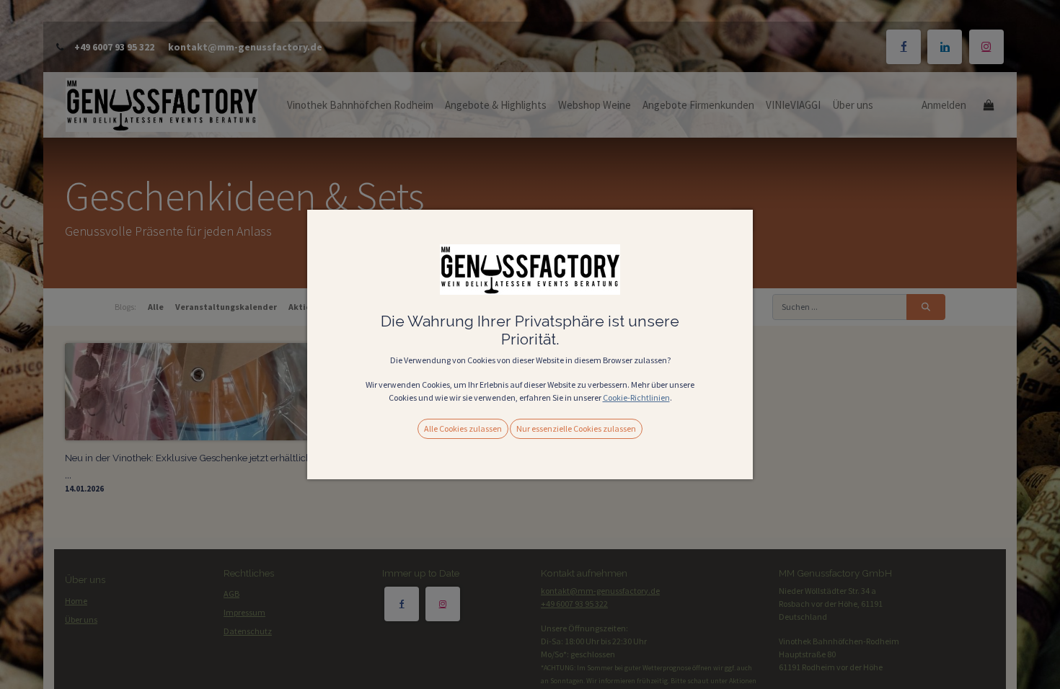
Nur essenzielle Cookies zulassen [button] (576, 428)
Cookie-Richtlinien (636, 397)
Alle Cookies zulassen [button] (463, 428)
